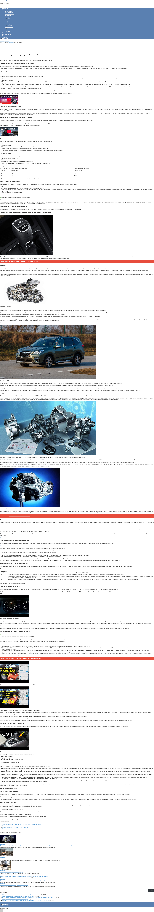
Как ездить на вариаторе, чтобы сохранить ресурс (13, 828)
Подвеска (9, 17)
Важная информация (7, 905)
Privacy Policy (5, 903)
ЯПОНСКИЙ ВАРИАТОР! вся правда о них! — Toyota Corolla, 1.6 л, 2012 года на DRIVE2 (21, 824)
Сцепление (9, 25)
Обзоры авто (5, 35)
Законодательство (6, 34)
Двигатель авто (8, 11)
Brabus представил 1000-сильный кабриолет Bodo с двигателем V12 (17, 896)
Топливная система (9, 27)
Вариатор (9, 22)
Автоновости (5, 8)
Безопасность (5, 32)
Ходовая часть (8, 15)
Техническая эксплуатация (8, 9)
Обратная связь (5, 904)
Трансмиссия (8, 19)
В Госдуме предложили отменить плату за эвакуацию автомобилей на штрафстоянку (21, 894)
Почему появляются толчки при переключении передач (15, 899)
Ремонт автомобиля (9, 14)
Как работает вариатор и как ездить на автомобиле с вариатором (17, 825)
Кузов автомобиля (9, 12)
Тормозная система (9, 30)
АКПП (8, 21)
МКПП (8, 24)
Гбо (8, 28)
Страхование (5, 38)
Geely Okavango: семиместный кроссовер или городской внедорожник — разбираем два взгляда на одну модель (27, 897)
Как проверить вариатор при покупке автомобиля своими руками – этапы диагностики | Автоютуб (22, 880)
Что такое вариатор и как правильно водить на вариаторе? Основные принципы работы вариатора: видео (24, 876)
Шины (8, 18)
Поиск (1, 888)
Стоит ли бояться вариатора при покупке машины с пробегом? (14, 885)
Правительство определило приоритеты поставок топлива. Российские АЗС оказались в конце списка (25, 900)
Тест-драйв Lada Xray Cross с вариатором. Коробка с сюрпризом (14, 859)
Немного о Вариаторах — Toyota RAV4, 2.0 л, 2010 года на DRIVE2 (16, 827)
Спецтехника (5, 37)
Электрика (7, 31)
